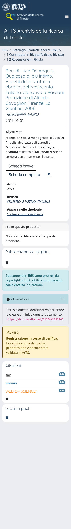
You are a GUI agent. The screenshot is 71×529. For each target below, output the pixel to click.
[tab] (49, 175)
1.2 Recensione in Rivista (25, 59)
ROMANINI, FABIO (22, 114)
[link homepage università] (24, 16)
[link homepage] (15, 7)
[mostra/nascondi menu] (67, 16)
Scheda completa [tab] (24, 174)
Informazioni (19, 299)
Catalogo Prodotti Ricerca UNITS (36, 50)
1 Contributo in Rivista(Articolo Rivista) (35, 54)
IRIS (5, 50)
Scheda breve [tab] (21, 165)
